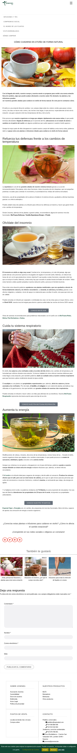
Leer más (61, 749)
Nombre (7, 633)
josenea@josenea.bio (51, 741)
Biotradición (46, 694)
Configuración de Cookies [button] (30, 749)
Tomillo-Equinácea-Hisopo (34, 215)
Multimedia (13, 699)
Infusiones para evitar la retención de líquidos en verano (60, 579)
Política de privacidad (17, 704)
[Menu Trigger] (71, 3)
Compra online (15, 722)
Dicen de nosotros (16, 696)
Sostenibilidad (14, 694)
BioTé (44, 692)
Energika (17, 508)
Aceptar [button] (45, 749)
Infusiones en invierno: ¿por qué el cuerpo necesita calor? (35, 579)
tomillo (33, 386)
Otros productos (48, 699)
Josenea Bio (9, 3)
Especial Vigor (8, 508)
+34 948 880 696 (52, 724)
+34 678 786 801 (52, 732)
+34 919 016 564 (52, 727)
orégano (42, 386)
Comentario (8, 604)
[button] (72, 17)
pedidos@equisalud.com (55, 722)
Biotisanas (46, 696)
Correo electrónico (11, 643)
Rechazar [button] (53, 749)
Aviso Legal (14, 701)
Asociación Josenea (16, 692)
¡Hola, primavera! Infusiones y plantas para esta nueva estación (11, 579)
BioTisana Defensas (18, 215)
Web (5, 654)
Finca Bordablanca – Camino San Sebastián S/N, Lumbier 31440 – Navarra (55, 736)
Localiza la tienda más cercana (20, 720)
